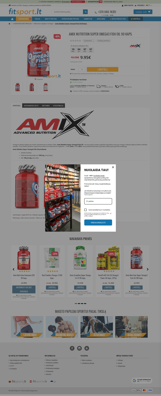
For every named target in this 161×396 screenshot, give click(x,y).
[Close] (113, 167)
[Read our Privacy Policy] (110, 213)
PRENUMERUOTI (98, 222)
